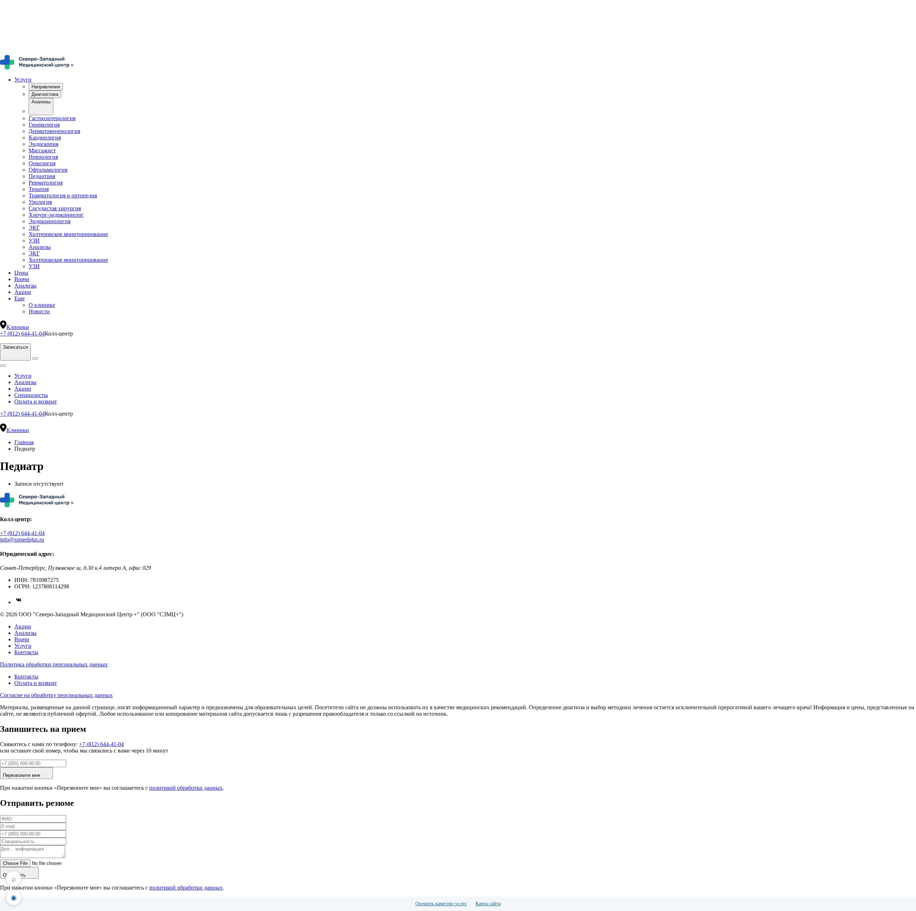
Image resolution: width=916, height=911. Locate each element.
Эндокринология (49, 221)
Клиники (17, 327)
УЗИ (34, 240)
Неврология (43, 157)
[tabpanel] (465, 182)
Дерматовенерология (54, 131)
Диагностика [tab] (44, 94)
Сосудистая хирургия (55, 208)
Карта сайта (488, 903)
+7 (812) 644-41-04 (22, 333)
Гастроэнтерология (52, 118)
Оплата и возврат (35, 401)
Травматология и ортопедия (63, 195)
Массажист (42, 150)
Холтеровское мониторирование (68, 234)
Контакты (26, 652)
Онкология (42, 163)
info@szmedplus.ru (22, 540)
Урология (40, 202)
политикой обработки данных (186, 788)
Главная (24, 442)
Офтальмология (48, 170)
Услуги (22, 80)
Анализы (40, 247)
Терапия (39, 189)
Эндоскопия (43, 144)
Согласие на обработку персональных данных (56, 695)
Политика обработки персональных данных (54, 664)
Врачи (21, 279)
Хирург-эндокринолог (56, 215)
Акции (22, 292)
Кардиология (45, 137)
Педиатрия (42, 176)
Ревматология (46, 183)
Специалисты (31, 395)
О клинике (42, 305)
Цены (21, 273)
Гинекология (44, 125)
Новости (39, 311)
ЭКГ (34, 228)
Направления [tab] (45, 86)
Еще (19, 298)
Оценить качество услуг (441, 903)
